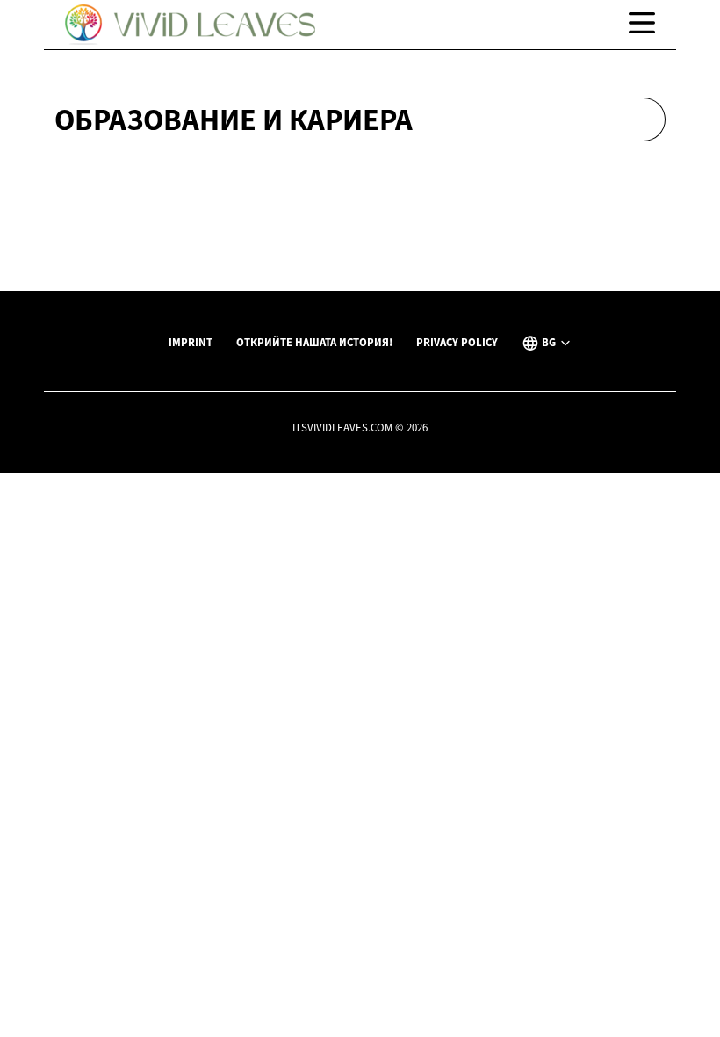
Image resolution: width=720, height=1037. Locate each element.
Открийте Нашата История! (314, 342)
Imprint (190, 342)
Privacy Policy (457, 342)
